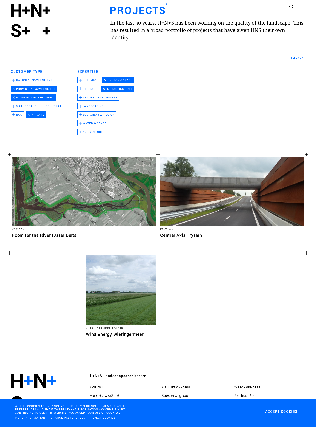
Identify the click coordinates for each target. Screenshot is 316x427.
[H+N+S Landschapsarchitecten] (33, 392)
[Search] (291, 7)
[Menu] (301, 7)
